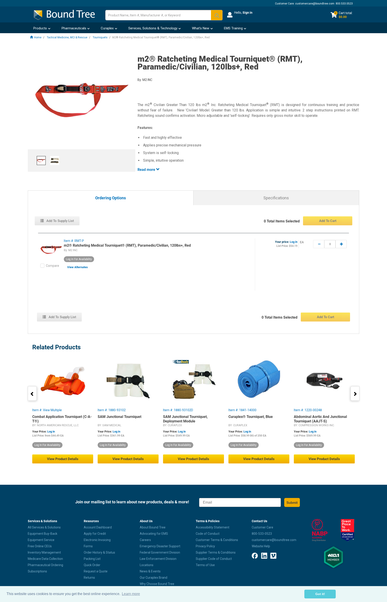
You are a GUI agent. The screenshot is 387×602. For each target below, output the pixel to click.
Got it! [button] (320, 594)
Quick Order (92, 565)
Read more (147, 169)
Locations (146, 565)
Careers (145, 540)
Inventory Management (44, 552)
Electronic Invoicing (97, 540)
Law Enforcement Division (158, 559)
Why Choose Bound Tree (157, 584)
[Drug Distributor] (319, 530)
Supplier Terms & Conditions (216, 552)
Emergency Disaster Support (160, 546)
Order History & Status (99, 552)
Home (37, 37)
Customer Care (262, 527)
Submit (292, 502)
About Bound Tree (153, 527)
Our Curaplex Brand (153, 577)
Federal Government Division (160, 552)
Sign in (247, 12)
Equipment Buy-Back (42, 533)
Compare (52, 265)
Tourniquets (100, 37)
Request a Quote (96, 571)
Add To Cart (327, 221)
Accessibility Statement (212, 527)
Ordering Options (110, 198)
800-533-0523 (262, 533)
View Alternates (77, 267)
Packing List (92, 559)
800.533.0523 (344, 3)
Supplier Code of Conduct (214, 559)
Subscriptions (37, 571)
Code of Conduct (207, 533)
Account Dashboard (98, 527)
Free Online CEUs (40, 546)
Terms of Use (205, 565)
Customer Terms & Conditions (217, 540)
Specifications (276, 198)
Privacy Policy (205, 546)
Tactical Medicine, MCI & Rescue (67, 37)
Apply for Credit (95, 533)
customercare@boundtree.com (314, 3)
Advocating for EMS (154, 533)
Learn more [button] (131, 594)
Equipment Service (41, 540)
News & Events (150, 571)
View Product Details (62, 459)
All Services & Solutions (44, 527)
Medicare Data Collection (45, 559)
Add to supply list (59, 221)
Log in (293, 241)
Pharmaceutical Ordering (45, 565)
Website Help (261, 546)
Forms (88, 546)
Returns (89, 577)
